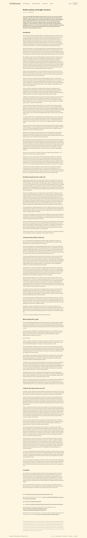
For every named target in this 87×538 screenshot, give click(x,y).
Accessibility (71, 536)
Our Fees (52, 536)
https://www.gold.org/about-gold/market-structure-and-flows (48, 514)
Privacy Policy (64, 536)
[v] (23, 507)
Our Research (45, 3)
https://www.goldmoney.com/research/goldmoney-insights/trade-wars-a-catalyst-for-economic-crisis (44, 504)
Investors (51, 3)
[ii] (23, 497)
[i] (23, 494)
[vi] (23, 512)
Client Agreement (58, 536)
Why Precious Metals (36, 3)
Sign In (75, 3)
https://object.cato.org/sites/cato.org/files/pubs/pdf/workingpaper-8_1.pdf (39, 494)
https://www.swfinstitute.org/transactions (33, 501)
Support (70, 3)
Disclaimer (76, 536)
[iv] (23, 504)
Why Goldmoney (26, 3)
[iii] (23, 501)
